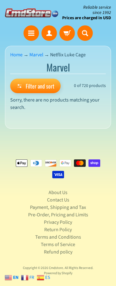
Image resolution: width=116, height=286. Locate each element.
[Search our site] (85, 33)
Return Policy (58, 229)
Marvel (36, 54)
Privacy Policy (58, 222)
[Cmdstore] (31, 12)
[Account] (49, 33)
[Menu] (31, 33)
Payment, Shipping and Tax (58, 207)
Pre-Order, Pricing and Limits (58, 214)
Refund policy (58, 252)
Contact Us (58, 200)
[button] (35, 86)
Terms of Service (58, 244)
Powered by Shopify (58, 273)
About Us (58, 192)
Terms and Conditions (58, 237)
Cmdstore (56, 268)
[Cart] (67, 33)
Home (16, 54)
